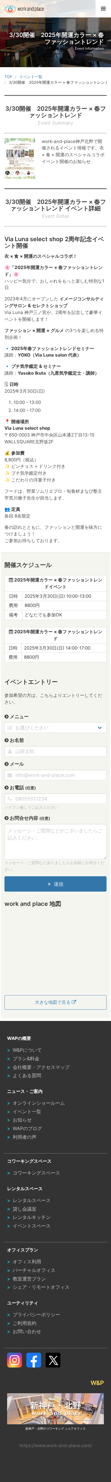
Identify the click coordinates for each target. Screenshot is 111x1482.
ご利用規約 (24, 1323)
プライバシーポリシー (36, 1314)
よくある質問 (27, 1075)
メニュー (19, 716)
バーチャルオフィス (34, 1270)
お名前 (16, 740)
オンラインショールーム (39, 1103)
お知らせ (22, 1120)
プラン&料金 (26, 1058)
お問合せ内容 (29, 818)
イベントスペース (32, 1226)
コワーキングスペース (36, 1173)
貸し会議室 (24, 1209)
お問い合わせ (27, 1331)
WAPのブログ (27, 1128)
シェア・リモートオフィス (41, 1287)
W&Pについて (27, 1050)
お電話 (22, 787)
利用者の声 (24, 1137)
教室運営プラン (29, 1279)
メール (16, 764)
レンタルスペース (32, 1200)
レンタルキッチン (32, 1217)
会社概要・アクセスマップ (41, 1067)
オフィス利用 (27, 1261)
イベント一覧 (27, 1111)
